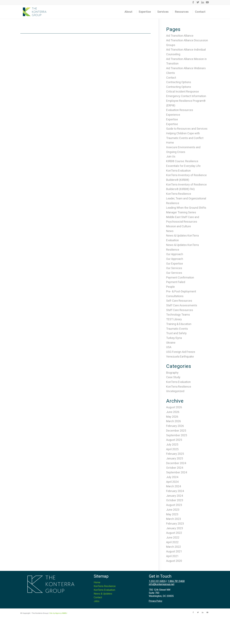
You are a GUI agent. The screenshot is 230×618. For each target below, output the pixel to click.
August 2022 (174, 532)
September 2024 (176, 472)
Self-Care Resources (179, 300)
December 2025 (176, 430)
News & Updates (103, 593)
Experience (173, 114)
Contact (171, 77)
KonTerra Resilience (178, 193)
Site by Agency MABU (58, 613)
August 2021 (174, 551)
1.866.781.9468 (176, 581)
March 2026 (173, 421)
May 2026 (172, 416)
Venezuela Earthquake (180, 356)
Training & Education (178, 324)
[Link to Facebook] (193, 2)
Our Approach (174, 254)
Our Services (174, 268)
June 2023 (172, 509)
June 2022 (172, 537)
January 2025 (174, 458)
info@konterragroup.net (161, 584)
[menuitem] (130, 12)
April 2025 (172, 449)
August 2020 (174, 560)
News (170, 231)
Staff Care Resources (179, 310)
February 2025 (175, 453)
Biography (172, 372)
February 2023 (175, 523)
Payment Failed (175, 282)
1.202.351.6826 (157, 581)
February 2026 (175, 425)
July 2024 (172, 477)
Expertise (172, 119)
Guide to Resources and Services (186, 128)
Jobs (96, 601)
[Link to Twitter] (198, 2)
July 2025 (172, 444)
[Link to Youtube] (207, 2)
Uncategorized (175, 391)
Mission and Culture (178, 226)
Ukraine (170, 342)
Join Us (170, 156)
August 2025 (174, 439)
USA (168, 347)
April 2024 (172, 481)
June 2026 (172, 412)
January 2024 (174, 495)
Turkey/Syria (174, 338)
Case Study (173, 377)
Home (170, 142)
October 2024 (174, 467)
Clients (170, 73)
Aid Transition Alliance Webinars (186, 68)
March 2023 (173, 518)
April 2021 (172, 556)
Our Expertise (174, 263)
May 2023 (172, 514)
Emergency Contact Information (186, 96)
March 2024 (173, 486)
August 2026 (174, 407)
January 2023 (174, 528)
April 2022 (172, 542)
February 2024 (175, 491)
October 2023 (174, 500)
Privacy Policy (155, 601)
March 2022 (173, 546)
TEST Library (174, 319)
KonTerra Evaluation (178, 170)
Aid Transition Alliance (179, 35)
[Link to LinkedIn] (202, 2)
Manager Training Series (181, 212)
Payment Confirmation (180, 277)
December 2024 (176, 463)
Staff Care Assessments (181, 305)
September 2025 (176, 435)
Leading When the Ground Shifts (186, 207)
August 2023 (174, 505)
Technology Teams (178, 314)
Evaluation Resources (179, 110)
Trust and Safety (176, 333)
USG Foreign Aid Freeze (180, 351)
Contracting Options (178, 82)
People (170, 286)
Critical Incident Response (182, 91)
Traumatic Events (177, 328)
